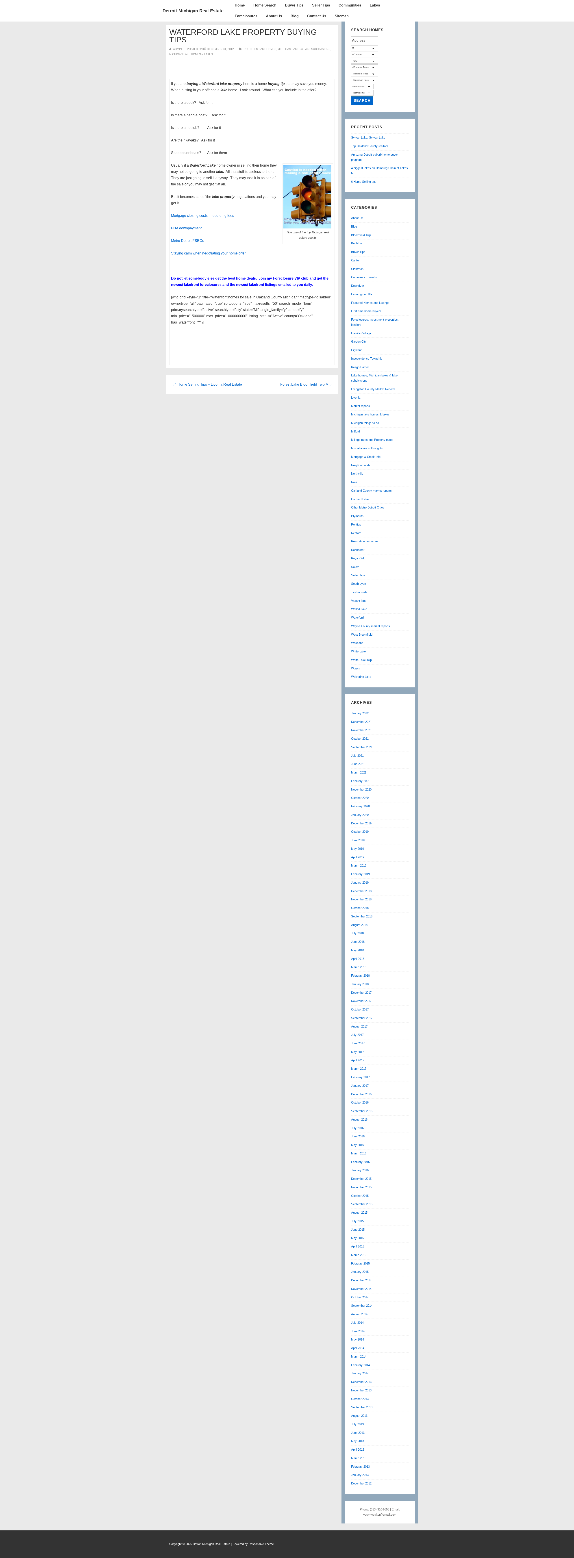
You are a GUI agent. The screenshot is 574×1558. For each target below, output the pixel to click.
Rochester (357, 550)
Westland (357, 643)
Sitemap (342, 16)
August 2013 (359, 1415)
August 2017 (359, 1026)
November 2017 (361, 1001)
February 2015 (360, 1263)
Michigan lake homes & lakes (191, 54)
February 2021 (360, 781)
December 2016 (361, 1094)
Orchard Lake (360, 499)
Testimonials (359, 592)
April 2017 (357, 1060)
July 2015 (357, 1221)
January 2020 (360, 815)
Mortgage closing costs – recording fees (202, 215)
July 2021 (357, 755)
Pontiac (356, 524)
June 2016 (358, 1136)
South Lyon (358, 583)
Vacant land (358, 600)
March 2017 (358, 1068)
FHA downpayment (186, 228)
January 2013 (360, 1475)
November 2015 (361, 1187)
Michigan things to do (365, 423)
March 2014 (358, 1356)
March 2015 (358, 1255)
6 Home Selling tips (363, 181)
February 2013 (360, 1466)
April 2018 (357, 958)
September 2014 (361, 1305)
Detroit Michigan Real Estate (193, 10)
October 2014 (360, 1297)
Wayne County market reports (370, 626)
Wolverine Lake (361, 676)
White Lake (358, 651)
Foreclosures (246, 16)
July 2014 (357, 1322)
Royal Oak (358, 558)
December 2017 (361, 992)
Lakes (375, 5)
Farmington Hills (361, 294)
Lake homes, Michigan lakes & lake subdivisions (294, 49)
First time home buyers (366, 311)
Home (240, 5)
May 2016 (357, 1145)
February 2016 (360, 1162)
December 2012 (361, 1483)
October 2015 (360, 1195)
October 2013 (360, 1399)
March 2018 (358, 967)
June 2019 (358, 840)
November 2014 (361, 1289)
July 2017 (357, 1034)
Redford (356, 533)
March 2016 (358, 1153)
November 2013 (361, 1390)
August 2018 (359, 925)
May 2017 (357, 1052)
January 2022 (360, 713)
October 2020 (360, 798)
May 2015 (357, 1238)
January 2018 (360, 984)
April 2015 (357, 1246)
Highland (356, 350)
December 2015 (361, 1178)
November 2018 (361, 899)
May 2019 (357, 848)
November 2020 (361, 789)
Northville (357, 473)
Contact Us (316, 16)
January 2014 (360, 1373)
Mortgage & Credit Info (365, 456)
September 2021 (361, 747)
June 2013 (358, 1432)
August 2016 (359, 1119)
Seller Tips (321, 5)
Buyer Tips (294, 5)
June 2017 (358, 1043)
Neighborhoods (360, 465)
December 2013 (361, 1382)
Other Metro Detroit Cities (367, 507)
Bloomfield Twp (361, 235)
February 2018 (360, 975)
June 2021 (358, 764)
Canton (355, 260)
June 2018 (358, 941)
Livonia (355, 397)
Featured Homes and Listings (370, 302)
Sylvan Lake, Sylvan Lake (368, 137)
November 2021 (361, 730)
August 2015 (359, 1212)
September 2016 (361, 1111)
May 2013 (357, 1441)
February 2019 (360, 874)
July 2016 (357, 1128)
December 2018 (361, 891)
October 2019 (360, 831)
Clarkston (357, 269)
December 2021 (361, 722)
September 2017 (361, 1018)
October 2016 (360, 1102)
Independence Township (366, 358)
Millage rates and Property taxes (372, 439)
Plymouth (357, 516)
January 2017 (360, 1085)
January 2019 (360, 882)
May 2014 (357, 1339)
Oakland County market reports (371, 490)
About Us (274, 16)
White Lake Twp (361, 660)
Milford (355, 431)
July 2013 (357, 1424)
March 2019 (358, 865)
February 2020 (360, 806)
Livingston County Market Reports (373, 389)
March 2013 (358, 1458)
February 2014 (360, 1365)
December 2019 (361, 823)
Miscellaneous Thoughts (367, 448)
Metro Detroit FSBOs (187, 241)
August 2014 (359, 1314)
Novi (354, 482)
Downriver (357, 285)
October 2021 (360, 738)
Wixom (355, 668)
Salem (355, 567)
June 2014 (358, 1331)
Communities (350, 5)
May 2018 (357, 950)
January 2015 (360, 1271)
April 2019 (357, 857)
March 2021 (358, 772)
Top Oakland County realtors (369, 146)
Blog (295, 16)
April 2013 (357, 1449)
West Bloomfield (361, 634)
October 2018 (360, 908)
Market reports (360, 406)
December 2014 (361, 1280)
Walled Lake (359, 609)
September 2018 (361, 916)
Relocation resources (364, 541)
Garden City (359, 341)
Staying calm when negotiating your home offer (208, 253)
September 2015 (361, 1204)
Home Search (264, 5)
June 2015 (358, 1229)
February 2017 (360, 1077)
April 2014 (357, 1348)
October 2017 (360, 1009)
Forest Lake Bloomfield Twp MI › (305, 384)
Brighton (356, 243)
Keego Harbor (360, 367)
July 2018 (357, 933)
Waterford (357, 617)
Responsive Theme (261, 1544)
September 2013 (361, 1407)
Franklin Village (361, 333)
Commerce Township (364, 277)
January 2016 (360, 1170)
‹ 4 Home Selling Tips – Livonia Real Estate (207, 384)
